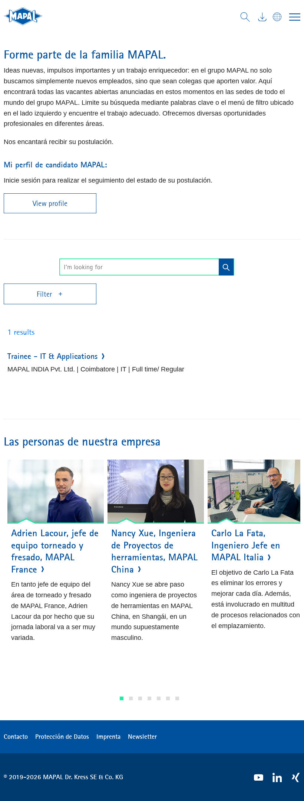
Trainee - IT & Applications (52, 356)
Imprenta (108, 736)
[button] (121, 698)
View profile (50, 203)
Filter (45, 294)
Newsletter (142, 736)
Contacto (16, 736)
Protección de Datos (62, 736)
